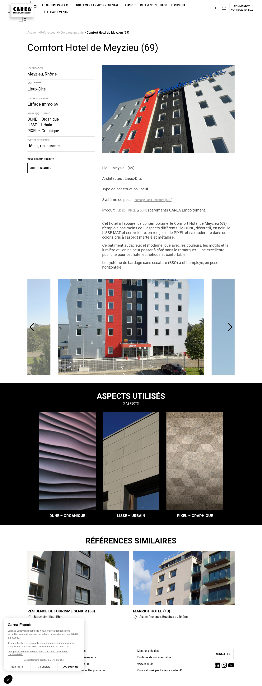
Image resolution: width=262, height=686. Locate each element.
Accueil (32, 32)
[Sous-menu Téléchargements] (70, 11)
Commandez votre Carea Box (242, 8)
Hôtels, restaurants (71, 32)
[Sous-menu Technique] (187, 5)
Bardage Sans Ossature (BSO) (153, 200)
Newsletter (223, 654)
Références (47, 32)
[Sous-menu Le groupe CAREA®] (70, 5)
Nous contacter (40, 168)
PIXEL (132, 210)
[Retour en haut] (249, 677)
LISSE (122, 210)
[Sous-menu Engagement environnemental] (120, 5)
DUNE (144, 210)
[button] (216, 8)
